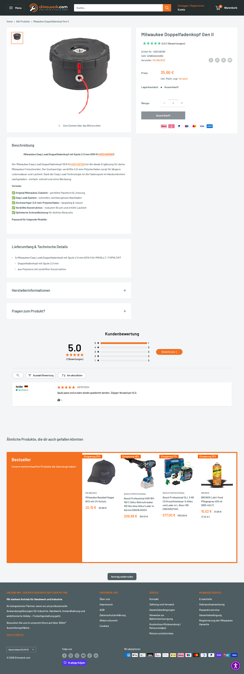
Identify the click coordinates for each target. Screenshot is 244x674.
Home (10, 21)
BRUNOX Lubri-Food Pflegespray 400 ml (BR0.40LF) (212, 501)
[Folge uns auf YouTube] (83, 655)
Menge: (145, 102)
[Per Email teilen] (230, 60)
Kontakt (154, 599)
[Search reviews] (18, 375)
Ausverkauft (163, 115)
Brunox (205, 493)
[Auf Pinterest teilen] (217, 60)
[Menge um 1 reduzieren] (164, 103)
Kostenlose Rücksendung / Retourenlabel (165, 626)
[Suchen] (167, 7)
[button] (236, 666)
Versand (183, 78)
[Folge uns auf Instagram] (77, 655)
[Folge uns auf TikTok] (89, 655)
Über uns (105, 599)
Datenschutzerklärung (113, 615)
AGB (102, 609)
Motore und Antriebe (161, 633)
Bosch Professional (135, 494)
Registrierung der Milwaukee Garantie (216, 622)
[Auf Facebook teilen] (211, 60)
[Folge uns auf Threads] (70, 655)
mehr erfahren (15, 634)
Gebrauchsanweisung (212, 604)
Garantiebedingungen (162, 609)
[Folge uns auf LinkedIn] (96, 655)
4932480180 (105, 154)
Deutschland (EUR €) (18, 649)
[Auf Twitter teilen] (223, 60)
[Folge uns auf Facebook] (64, 655)
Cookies (104, 625)
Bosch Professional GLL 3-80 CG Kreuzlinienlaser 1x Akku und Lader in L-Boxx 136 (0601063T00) (178, 503)
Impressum (106, 604)
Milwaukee (159, 60)
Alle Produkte (23, 21)
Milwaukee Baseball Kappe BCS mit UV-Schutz (99, 499)
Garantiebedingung (210, 615)
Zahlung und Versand (161, 604)
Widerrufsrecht (109, 620)
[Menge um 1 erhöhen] (181, 103)
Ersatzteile (205, 599)
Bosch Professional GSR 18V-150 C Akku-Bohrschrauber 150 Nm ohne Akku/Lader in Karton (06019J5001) (139, 504)
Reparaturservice (209, 609)
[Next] (236, 507)
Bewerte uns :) (169, 351)
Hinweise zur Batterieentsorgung (161, 616)
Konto (181, 9)
